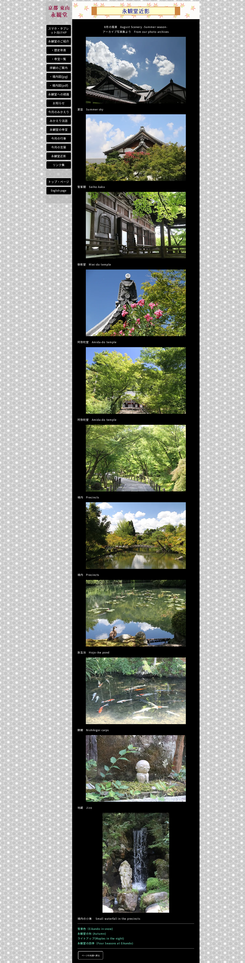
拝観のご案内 (59, 68)
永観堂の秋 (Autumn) (92, 934)
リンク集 (59, 165)
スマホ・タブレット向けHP (58, 30)
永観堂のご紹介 (58, 41)
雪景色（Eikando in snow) (95, 929)
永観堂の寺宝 (59, 129)
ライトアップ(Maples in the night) (101, 938)
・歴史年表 (58, 50)
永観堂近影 (58, 156)
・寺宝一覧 (58, 59)
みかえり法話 (59, 121)
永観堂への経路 (58, 94)
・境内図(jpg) (58, 76)
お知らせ (59, 103)
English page (58, 190)
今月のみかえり (58, 112)
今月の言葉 (58, 147)
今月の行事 (58, 138)
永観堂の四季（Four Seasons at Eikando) (105, 943)
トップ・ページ (58, 182)
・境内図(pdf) (58, 85)
